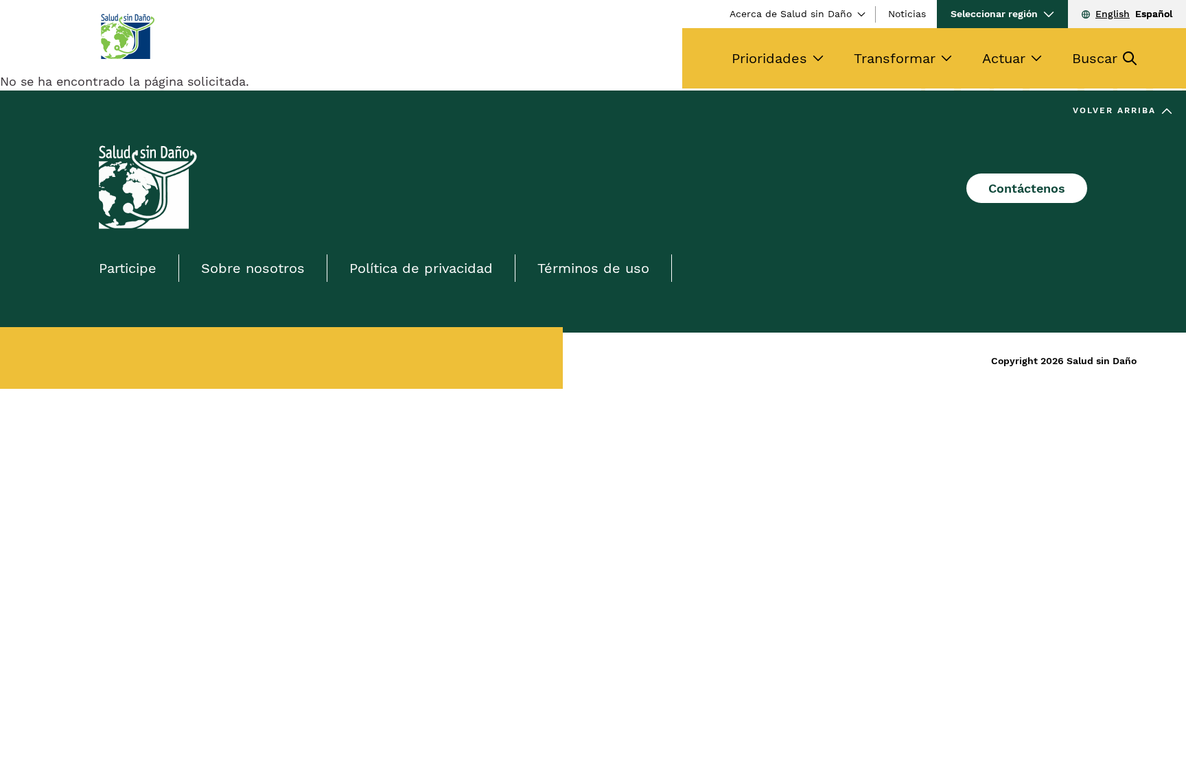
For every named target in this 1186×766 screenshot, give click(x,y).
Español (1153, 13)
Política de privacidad (421, 268)
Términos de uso (593, 268)
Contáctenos (1026, 188)
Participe (127, 268)
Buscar (1094, 58)
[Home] (127, 36)
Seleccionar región (994, 13)
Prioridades (769, 58)
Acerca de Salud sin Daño (791, 13)
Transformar (894, 58)
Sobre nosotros (253, 268)
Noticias (907, 13)
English (1112, 13)
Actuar (1003, 58)
